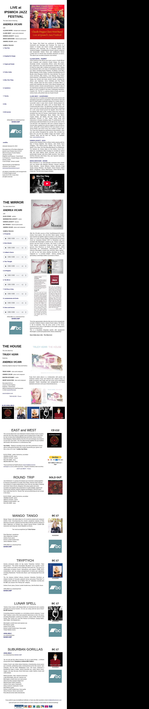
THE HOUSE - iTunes (15, 396)
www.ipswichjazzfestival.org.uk (11, 168)
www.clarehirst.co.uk (38, 137)
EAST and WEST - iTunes (24, 468)
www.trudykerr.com (8, 393)
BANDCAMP (18, 655)
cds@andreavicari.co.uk (54, 700)
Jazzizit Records (11, 390)
